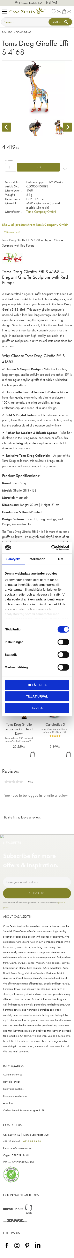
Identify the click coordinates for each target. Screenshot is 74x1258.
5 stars (21, 782)
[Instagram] (17, 1248)
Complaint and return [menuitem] (15, 1096)
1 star (6, 782)
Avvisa (37, 708)
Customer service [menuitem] (12, 1074)
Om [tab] (60, 558)
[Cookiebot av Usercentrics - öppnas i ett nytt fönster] (52, 547)
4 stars (17, 782)
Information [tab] (37, 558)
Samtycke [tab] (13, 558)
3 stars (13, 782)
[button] (5, 11)
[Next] (67, 127)
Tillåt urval (37, 696)
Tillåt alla (37, 685)
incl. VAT (51, 2)
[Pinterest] (27, 1248)
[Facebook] (6, 1248)
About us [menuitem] (8, 1103)
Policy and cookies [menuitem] (13, 1089)
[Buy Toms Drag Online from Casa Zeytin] (12, 262)
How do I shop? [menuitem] (11, 1081)
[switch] (63, 642)
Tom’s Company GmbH (41, 211)
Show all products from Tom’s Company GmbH (35, 225)
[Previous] (6, 127)
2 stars (10, 782)
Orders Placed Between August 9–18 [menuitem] (24, 1110)
